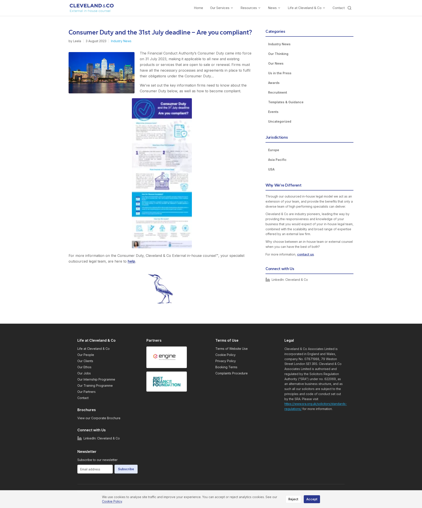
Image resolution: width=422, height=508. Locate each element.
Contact (339, 8)
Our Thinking (278, 54)
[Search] (349, 8)
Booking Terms (226, 367)
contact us (305, 254)
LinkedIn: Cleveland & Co (290, 279)
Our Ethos (84, 367)
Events (273, 112)
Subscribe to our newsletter (97, 460)
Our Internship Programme (96, 379)
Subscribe (126, 469)
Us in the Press (279, 73)
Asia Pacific (277, 159)
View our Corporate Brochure (98, 418)
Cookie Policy (225, 355)
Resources (248, 8)
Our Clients (85, 361)
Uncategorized (279, 121)
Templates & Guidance (286, 102)
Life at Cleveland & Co (305, 8)
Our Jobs (84, 373)
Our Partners (86, 392)
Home (198, 8)
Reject (293, 499)
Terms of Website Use (231, 348)
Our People (85, 355)
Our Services (219, 8)
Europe (273, 150)
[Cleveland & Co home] (92, 8)
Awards (274, 83)
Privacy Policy (225, 361)
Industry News (121, 41)
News (272, 8)
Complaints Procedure (231, 373)
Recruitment (277, 92)
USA (271, 169)
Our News (276, 63)
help (131, 261)
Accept (311, 499)
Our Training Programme (95, 385)
